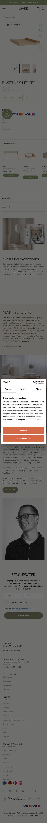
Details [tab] (23, 389)
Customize (22, 439)
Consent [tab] (8, 389)
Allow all (23, 430)
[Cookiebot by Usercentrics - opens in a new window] (33, 382)
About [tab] (38, 389)
